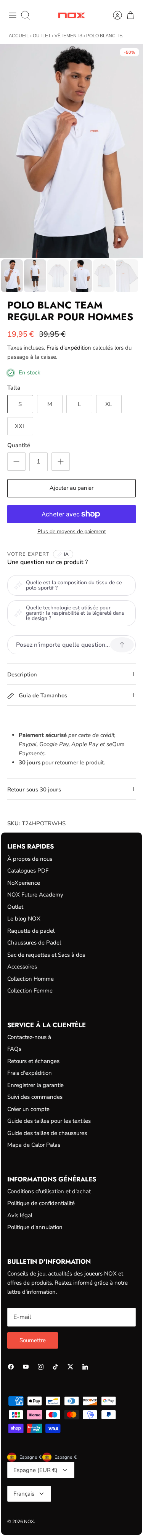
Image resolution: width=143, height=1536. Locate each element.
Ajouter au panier (71, 488)
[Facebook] (10, 1366)
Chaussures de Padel (34, 942)
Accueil (19, 35)
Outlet (42, 35)
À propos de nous (29, 859)
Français (23, 1494)
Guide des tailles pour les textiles (49, 1121)
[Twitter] (70, 1366)
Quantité (18, 445)
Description (22, 674)
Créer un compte (28, 1109)
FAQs (14, 1049)
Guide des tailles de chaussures (47, 1133)
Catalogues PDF (27, 870)
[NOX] (71, 15)
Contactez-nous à (29, 1037)
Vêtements (68, 35)
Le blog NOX (23, 918)
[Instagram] (40, 1366)
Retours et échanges (33, 1061)
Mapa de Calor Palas (33, 1145)
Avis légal (19, 1215)
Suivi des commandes (35, 1097)
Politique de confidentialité (41, 1203)
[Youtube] (25, 1366)
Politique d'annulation (35, 1227)
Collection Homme (30, 979)
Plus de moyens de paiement (71, 532)
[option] (71, 151)
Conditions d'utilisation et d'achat (49, 1191)
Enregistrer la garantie (35, 1085)
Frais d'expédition (69, 348)
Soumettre (32, 1340)
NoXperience (23, 883)
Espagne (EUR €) (35, 1470)
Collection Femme (30, 990)
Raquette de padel (31, 931)
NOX (29, 1521)
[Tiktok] (55, 1366)
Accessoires (22, 966)
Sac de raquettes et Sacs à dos (46, 955)
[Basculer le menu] (12, 15)
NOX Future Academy (35, 894)
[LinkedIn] (85, 1366)
